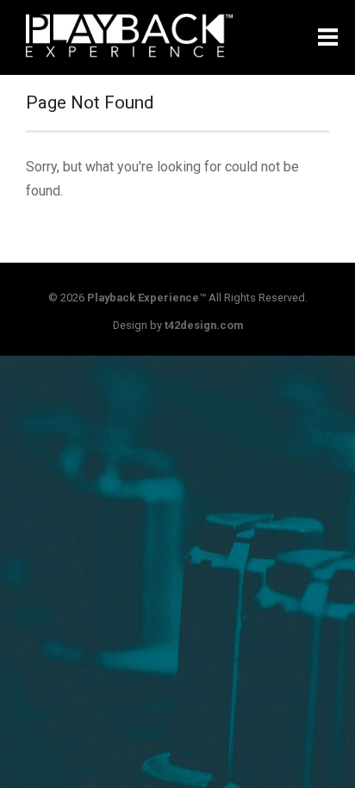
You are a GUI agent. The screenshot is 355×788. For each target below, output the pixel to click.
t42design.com (204, 325)
